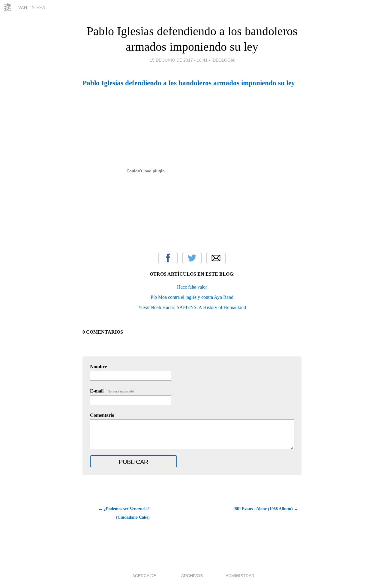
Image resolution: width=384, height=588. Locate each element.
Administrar (240, 575)
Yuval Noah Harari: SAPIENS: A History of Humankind (192, 307)
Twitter (192, 258)
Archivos (192, 575)
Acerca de (144, 575)
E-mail (112, 390)
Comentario (102, 415)
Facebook (168, 258)
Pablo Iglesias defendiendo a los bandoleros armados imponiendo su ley (188, 83)
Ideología (223, 60)
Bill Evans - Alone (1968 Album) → (266, 509)
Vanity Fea (31, 7)
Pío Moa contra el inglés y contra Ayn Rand (192, 297)
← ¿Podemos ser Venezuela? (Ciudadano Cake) (124, 513)
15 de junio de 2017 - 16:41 (179, 60)
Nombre (98, 366)
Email (216, 258)
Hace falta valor (192, 286)
